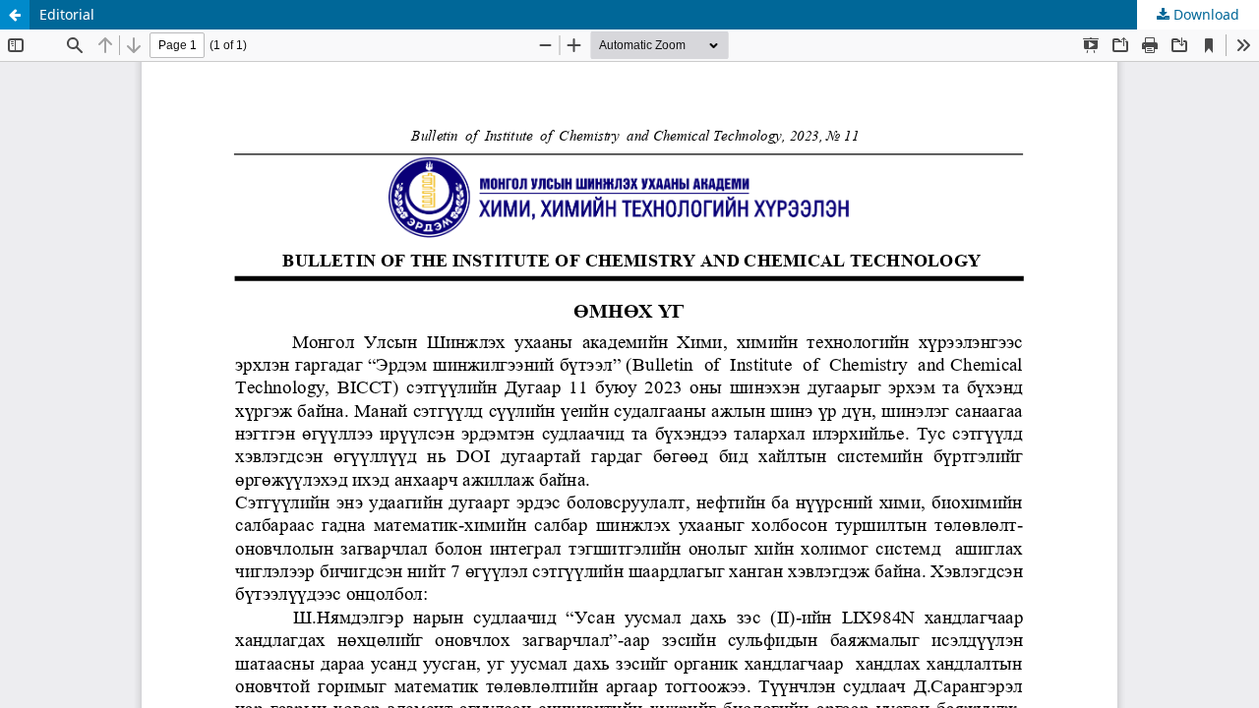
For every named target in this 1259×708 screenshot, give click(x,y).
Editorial (66, 14)
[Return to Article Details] (15, 15)
